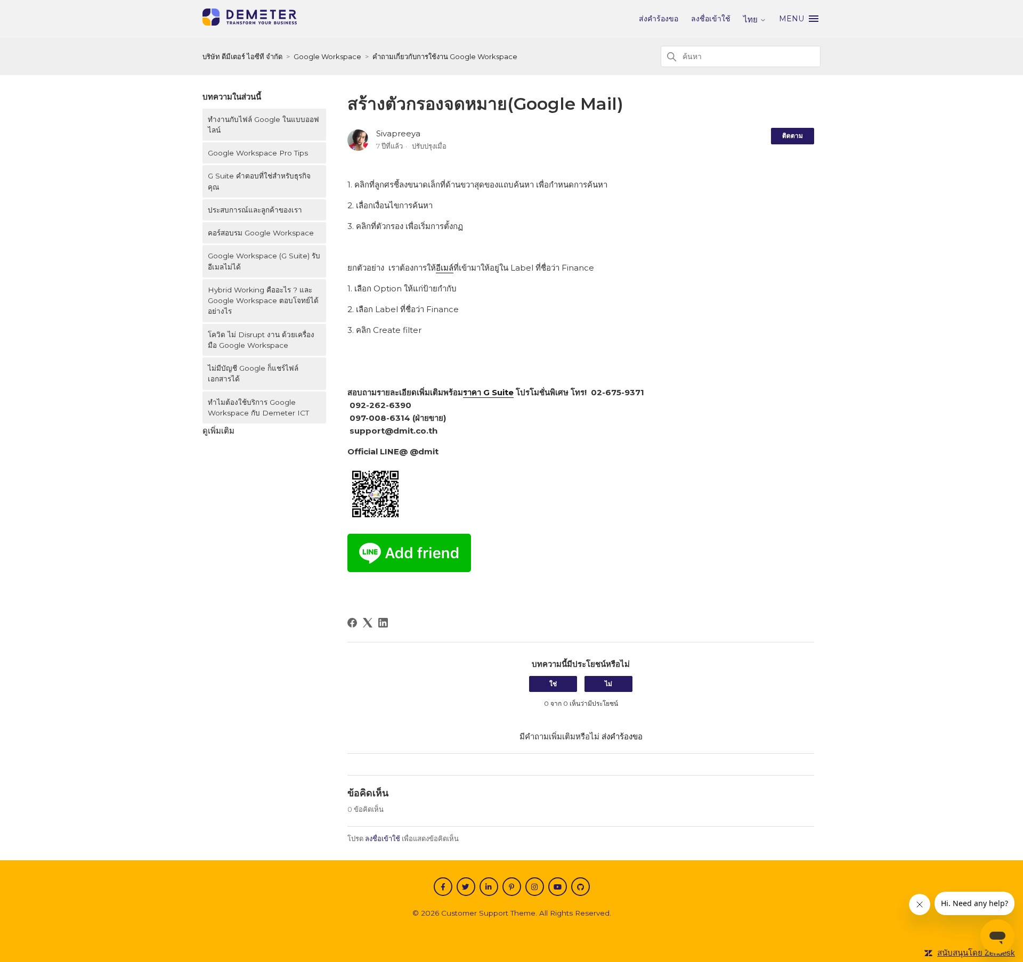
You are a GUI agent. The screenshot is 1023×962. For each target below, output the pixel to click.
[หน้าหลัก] (249, 23)
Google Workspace (327, 56)
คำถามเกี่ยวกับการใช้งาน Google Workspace (444, 56)
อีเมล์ (444, 268)
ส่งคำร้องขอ (658, 18)
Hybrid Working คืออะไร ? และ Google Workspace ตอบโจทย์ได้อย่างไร (263, 301)
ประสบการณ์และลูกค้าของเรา (256, 210)
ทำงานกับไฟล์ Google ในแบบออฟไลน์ (263, 124)
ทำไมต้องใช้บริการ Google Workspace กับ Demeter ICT (258, 407)
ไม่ (608, 684)
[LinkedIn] (383, 622)
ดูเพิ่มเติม (218, 431)
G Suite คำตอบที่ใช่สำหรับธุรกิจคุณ (259, 181)
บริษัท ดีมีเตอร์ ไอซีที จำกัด (242, 56)
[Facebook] (352, 622)
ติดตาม (792, 136)
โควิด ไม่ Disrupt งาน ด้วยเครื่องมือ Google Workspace (261, 339)
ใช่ (553, 684)
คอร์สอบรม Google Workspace (261, 233)
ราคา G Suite (488, 392)
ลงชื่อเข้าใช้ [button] (710, 18)
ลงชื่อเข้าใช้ (382, 838)
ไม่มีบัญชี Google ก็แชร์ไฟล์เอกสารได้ (253, 373)
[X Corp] (367, 622)
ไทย (751, 19)
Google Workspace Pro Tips (258, 153)
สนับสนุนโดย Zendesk (976, 952)
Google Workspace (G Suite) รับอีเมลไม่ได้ (264, 261)
